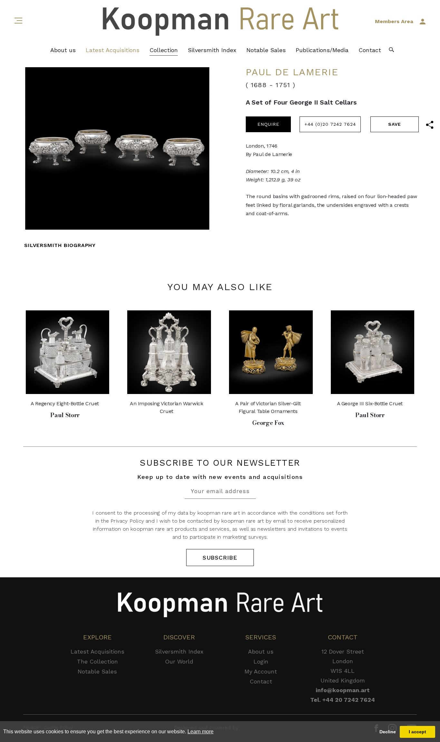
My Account (260, 671)
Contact (370, 50)
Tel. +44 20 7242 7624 (342, 699)
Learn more (200, 731)
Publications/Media (322, 50)
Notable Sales (266, 50)
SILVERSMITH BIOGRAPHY (60, 245)
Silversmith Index (212, 50)
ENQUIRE (268, 124)
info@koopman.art (343, 690)
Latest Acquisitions (112, 50)
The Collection (97, 661)
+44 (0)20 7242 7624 (330, 124)
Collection (163, 50)
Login (260, 661)
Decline (387, 731)
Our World (179, 661)
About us (63, 50)
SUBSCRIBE (220, 557)
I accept (417, 731)
